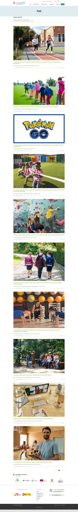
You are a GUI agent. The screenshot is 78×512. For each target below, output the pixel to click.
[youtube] (58, 1)
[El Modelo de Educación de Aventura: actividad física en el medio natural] (39, 356)
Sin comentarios (29, 67)
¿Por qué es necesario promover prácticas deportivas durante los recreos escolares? (35, 106)
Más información (62, 67)
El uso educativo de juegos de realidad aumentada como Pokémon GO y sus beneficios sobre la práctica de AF (38, 145)
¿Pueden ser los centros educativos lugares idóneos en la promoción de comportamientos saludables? (37, 62)
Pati (14, 67)
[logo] (19, 1)
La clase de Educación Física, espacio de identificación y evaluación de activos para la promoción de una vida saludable (38, 190)
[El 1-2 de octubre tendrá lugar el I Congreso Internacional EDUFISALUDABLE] (39, 443)
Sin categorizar (24, 67)
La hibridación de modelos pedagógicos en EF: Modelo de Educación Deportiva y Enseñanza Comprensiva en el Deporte (37, 330)
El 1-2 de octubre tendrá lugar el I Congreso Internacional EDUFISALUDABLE (32, 462)
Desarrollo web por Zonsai (39, 507)
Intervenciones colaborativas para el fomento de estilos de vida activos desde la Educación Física (39, 235)
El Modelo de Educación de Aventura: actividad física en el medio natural (32, 375)
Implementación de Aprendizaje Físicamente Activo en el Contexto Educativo (33, 418)
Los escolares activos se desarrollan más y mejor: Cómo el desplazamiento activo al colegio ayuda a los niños (37, 283)
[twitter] (55, 1)
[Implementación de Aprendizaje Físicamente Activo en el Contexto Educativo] (39, 400)
